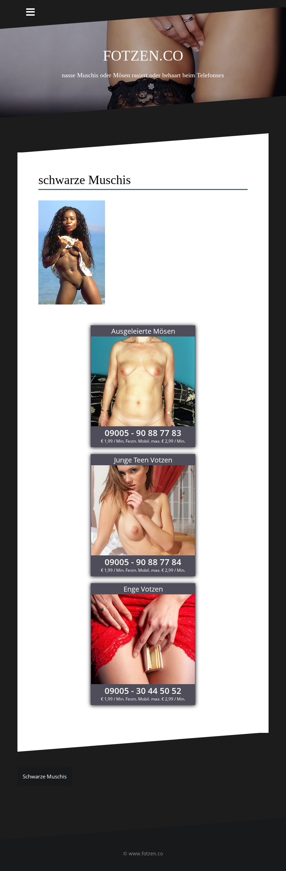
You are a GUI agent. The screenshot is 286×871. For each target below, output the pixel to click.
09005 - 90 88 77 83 (143, 432)
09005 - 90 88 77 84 (143, 562)
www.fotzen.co (146, 853)
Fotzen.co (143, 53)
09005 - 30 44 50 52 (143, 690)
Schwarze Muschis (45, 776)
